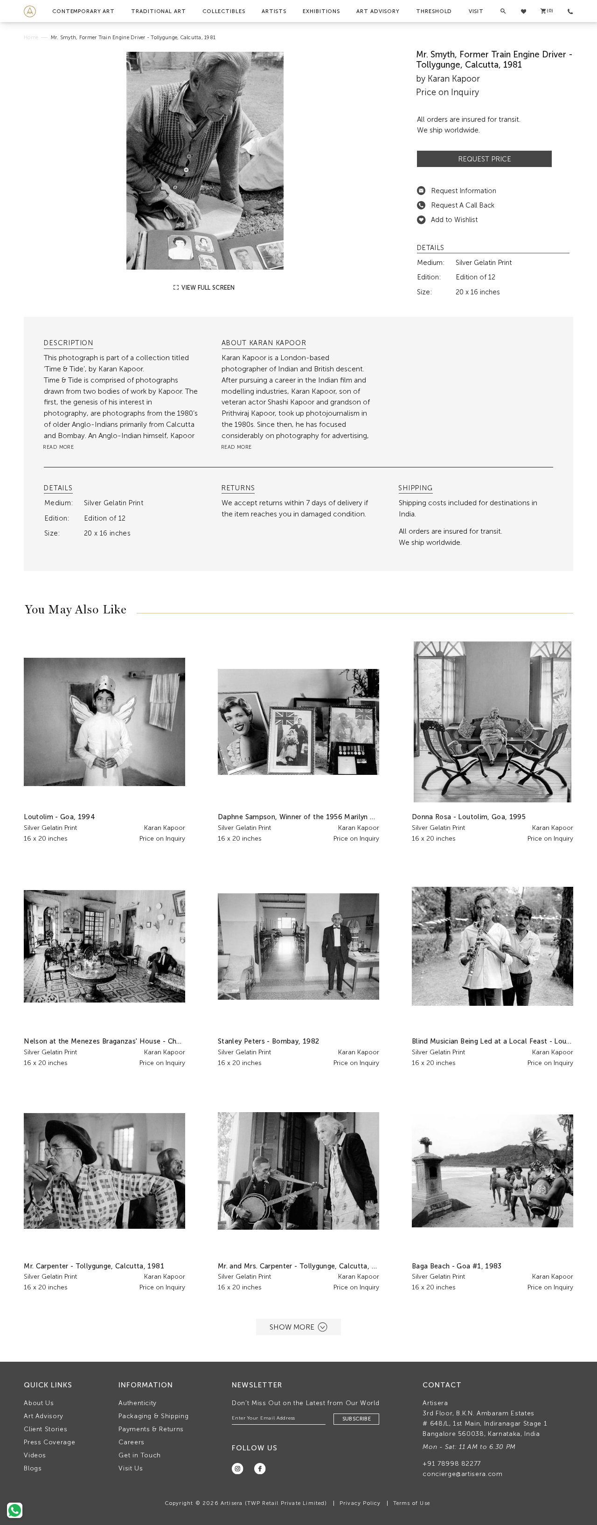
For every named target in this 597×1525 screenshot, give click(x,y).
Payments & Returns (151, 1429)
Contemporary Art (83, 11)
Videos (35, 1455)
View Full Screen (207, 287)
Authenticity (137, 1403)
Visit (476, 11)
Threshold (434, 11)
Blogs (33, 1468)
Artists (274, 11)
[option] (205, 161)
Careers (131, 1442)
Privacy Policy (360, 1503)
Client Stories (45, 1429)
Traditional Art (158, 11)
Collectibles (223, 11)
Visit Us (130, 1468)
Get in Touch (139, 1455)
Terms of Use (411, 1503)
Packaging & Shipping (153, 1416)
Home (31, 38)
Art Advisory (378, 11)
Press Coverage (49, 1442)
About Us (39, 1403)
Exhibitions (321, 11)
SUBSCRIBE (356, 1419)
